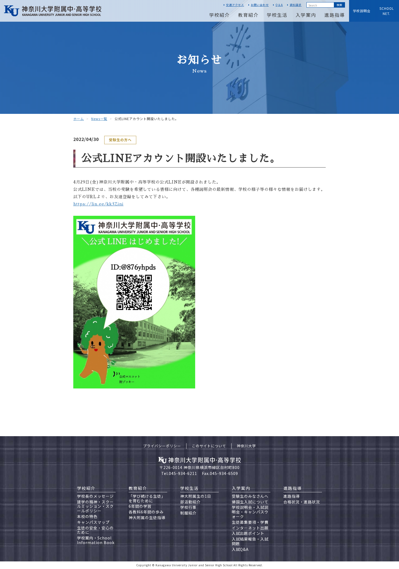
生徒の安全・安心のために (95, 530)
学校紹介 (219, 14)
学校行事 (188, 507)
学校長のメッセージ (95, 496)
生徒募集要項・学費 (250, 522)
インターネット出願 (250, 528)
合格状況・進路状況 (301, 501)
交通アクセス (235, 5)
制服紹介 (188, 513)
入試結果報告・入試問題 (250, 541)
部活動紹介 (190, 501)
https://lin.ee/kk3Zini (98, 204)
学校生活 (277, 14)
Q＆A (279, 5)
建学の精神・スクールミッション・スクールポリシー (95, 506)
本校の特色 (87, 516)
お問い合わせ (260, 5)
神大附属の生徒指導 (147, 517)
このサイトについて (209, 445)
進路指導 (334, 14)
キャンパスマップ (93, 522)
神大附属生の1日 (195, 496)
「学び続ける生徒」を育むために (147, 498)
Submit (339, 4)
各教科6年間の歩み (146, 512)
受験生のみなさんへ (250, 496)
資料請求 (296, 5)
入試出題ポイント (248, 533)
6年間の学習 (140, 506)
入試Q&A (240, 549)
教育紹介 (248, 14)
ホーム (78, 118)
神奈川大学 (246, 445)
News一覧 (99, 118)
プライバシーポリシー (162, 445)
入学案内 (306, 14)
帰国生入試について (250, 501)
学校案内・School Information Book (96, 540)
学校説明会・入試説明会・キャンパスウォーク (250, 511)
